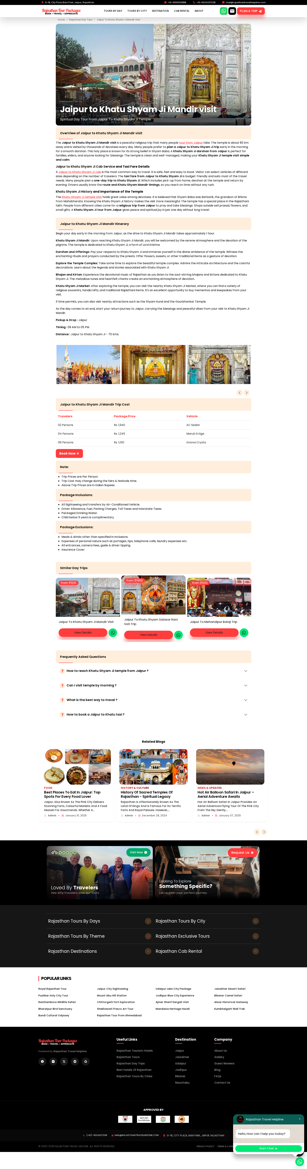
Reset (123, 613)
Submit (183, 613)
